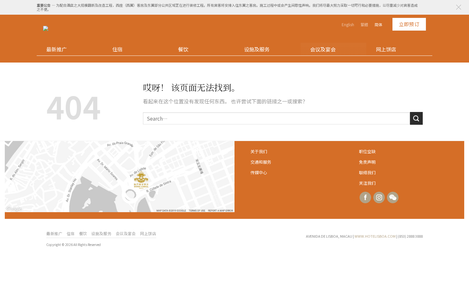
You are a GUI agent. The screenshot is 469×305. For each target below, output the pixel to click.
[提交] (416, 118)
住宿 (117, 49)
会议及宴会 (323, 49)
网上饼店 (386, 49)
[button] (459, 7)
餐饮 (183, 49)
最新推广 (56, 49)
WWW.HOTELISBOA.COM (375, 236)
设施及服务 (257, 49)
